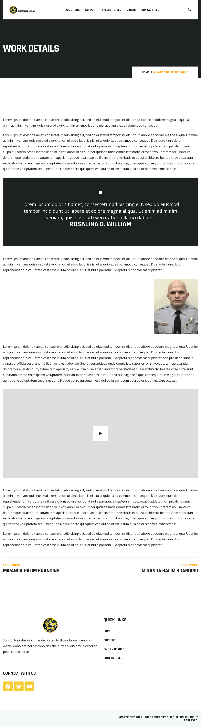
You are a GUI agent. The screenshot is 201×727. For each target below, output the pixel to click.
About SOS (72, 10)
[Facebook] (8, 686)
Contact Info (150, 10)
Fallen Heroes (111, 10)
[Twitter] (19, 686)
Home (145, 72)
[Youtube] (29, 686)
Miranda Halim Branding (31, 571)
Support (91, 10)
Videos (131, 10)
